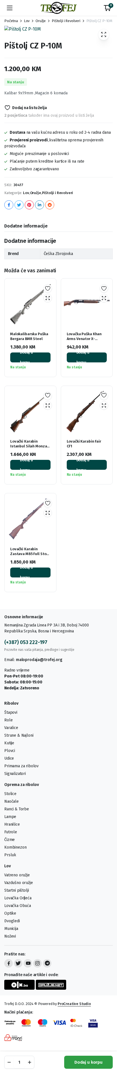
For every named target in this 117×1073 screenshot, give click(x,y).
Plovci (9, 750)
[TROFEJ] (58, 8)
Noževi (10, 936)
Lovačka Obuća (17, 905)
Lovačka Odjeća (18, 898)
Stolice (10, 793)
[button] (107, 8)
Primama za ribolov (21, 766)
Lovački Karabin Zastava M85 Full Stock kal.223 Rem (30, 554)
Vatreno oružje (17, 875)
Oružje (40, 21)
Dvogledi (12, 921)
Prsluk (10, 855)
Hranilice (12, 824)
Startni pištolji (16, 890)
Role (8, 720)
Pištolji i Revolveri (66, 21)
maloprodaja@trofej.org (39, 659)
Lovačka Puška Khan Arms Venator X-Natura (84, 339)
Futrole (10, 832)
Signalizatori (15, 773)
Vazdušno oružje (18, 882)
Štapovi (10, 712)
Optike (10, 913)
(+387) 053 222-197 (25, 642)
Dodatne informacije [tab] (26, 226)
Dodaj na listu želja (29, 107)
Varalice (11, 727)
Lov (27, 21)
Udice (9, 758)
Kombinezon (15, 847)
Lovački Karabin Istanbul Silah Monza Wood (28, 446)
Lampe (10, 816)
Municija (11, 928)
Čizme (9, 839)
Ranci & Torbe (16, 809)
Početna (11, 21)
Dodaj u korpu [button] (26, 357)
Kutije (9, 743)
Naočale (11, 801)
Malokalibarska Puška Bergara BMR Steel (29, 336)
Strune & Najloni (18, 735)
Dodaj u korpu (88, 1062)
